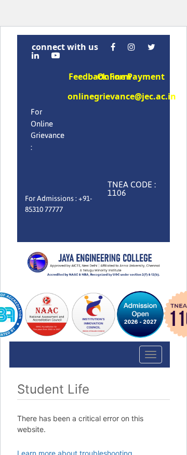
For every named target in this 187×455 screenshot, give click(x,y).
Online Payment (131, 76)
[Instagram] (131, 47)
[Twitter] (151, 47)
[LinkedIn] (35, 55)
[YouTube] (55, 55)
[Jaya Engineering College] (93, 265)
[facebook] (113, 47)
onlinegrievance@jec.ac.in (122, 97)
